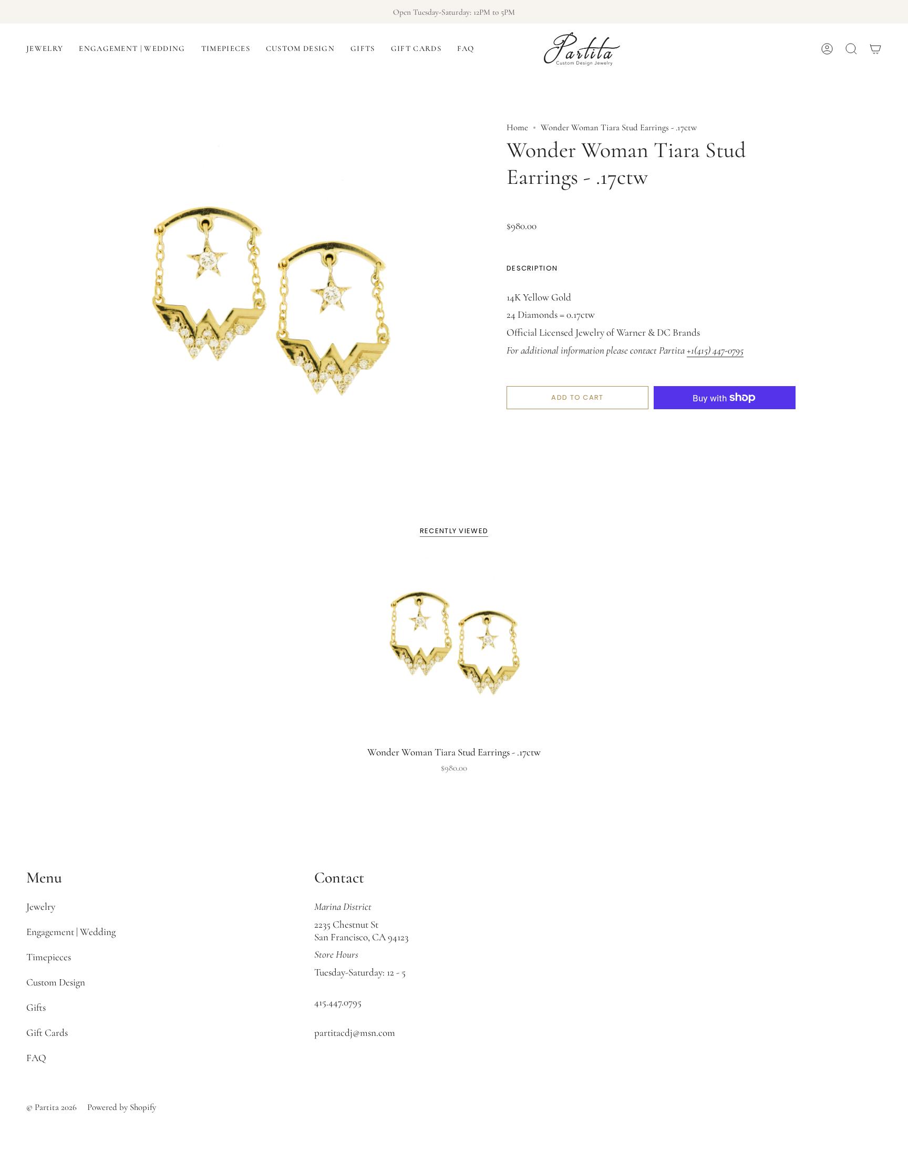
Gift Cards (47, 1032)
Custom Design (55, 982)
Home (517, 127)
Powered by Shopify (121, 1107)
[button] (44, 49)
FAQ (36, 1058)
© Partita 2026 (51, 1107)
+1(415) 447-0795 (715, 350)
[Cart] (875, 49)
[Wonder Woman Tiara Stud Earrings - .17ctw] (454, 645)
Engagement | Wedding (71, 932)
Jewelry (40, 906)
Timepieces (48, 957)
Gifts (36, 1007)
